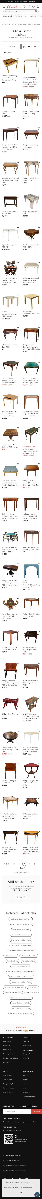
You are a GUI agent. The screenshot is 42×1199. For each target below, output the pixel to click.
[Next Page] (35, 864)
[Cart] (38, 6)
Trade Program (27, 1045)
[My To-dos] (24, 6)
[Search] (36, 11)
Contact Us (6, 1045)
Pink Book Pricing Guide (10, 1058)
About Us (25, 1075)
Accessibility (7, 1062)
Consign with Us (28, 1054)
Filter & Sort (33, 47)
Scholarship (26, 1092)
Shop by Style (7, 1075)
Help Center (7, 1041)
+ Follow (11, 47)
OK (21, 1193)
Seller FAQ (26, 1058)
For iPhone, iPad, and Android (12, 1130)
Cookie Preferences (25, 1187)
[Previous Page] (14, 864)
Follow (21, 897)
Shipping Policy (8, 1054)
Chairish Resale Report (29, 1096)
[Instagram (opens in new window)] (5, 1178)
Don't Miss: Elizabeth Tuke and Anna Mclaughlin (21, 1)
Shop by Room (7, 1092)
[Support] (37, 1194)
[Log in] (20, 6)
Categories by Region (9, 1084)
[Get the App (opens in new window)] (8, 1139)
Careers (25, 1084)
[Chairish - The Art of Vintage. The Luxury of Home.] (12, 6)
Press (24, 1088)
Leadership (26, 1079)
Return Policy (7, 1049)
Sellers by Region (8, 1088)
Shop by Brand (7, 1079)
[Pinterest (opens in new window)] (19, 1178)
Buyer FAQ (26, 1041)
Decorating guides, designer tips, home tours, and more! (20, 1122)
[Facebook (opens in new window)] (12, 1178)
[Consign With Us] (29, 6)
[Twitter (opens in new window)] (26, 1178)
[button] (4, 6)
